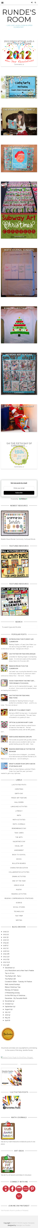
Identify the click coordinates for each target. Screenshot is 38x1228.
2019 (5, 943)
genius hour (19, 885)
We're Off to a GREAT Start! (20, 710)
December (8, 968)
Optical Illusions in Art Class (21, 722)
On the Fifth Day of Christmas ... (19, 444)
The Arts (19, 837)
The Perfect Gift (19, 146)
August (7, 1009)
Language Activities (19, 806)
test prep (19, 916)
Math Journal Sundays (19, 250)
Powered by (14, 499)
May (6, 1018)
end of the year (19, 881)
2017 (5, 948)
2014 (5, 957)
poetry (19, 889)
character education (19, 868)
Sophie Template (28, 1223)
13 (23, 96)
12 (23, 64)
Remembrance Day (19, 828)
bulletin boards (19, 863)
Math (19, 815)
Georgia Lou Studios (23, 1225)
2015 (5, 954)
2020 (5, 940)
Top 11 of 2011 (19, 77)
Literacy (19, 811)
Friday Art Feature (19, 798)
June (6, 1015)
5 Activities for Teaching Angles (22, 654)
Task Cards (19, 833)
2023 (5, 934)
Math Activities (19, 819)
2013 (5, 959)
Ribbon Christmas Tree (19, 308)
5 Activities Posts (19, 784)
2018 (5, 945)
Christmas (19, 789)
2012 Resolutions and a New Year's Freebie (19, 42)
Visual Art (19, 846)
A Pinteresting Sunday (19, 406)
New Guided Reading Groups (20, 737)
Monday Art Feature (19, 354)
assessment (19, 850)
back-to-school (19, 854)
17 (23, 466)
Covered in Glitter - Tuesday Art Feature (19, 184)
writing (19, 920)
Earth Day (19, 793)
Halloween (19, 802)
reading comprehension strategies (19, 898)
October (8, 1004)
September (9, 1006)
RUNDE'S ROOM (19, 16)
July (6, 1012)
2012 (5, 962)
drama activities (19, 876)
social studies (19, 907)
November (9, 1001)
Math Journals (19, 824)
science (19, 902)
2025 (5, 932)
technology (19, 911)
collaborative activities (19, 872)
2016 (5, 951)
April (6, 1020)
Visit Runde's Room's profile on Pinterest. (15, 1210)
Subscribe (19, 493)
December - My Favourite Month (16, 998)
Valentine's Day (19, 841)
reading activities (19, 894)
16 (23, 170)
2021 (5, 937)
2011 (5, 965)
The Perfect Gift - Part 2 (19, 109)
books (19, 859)
